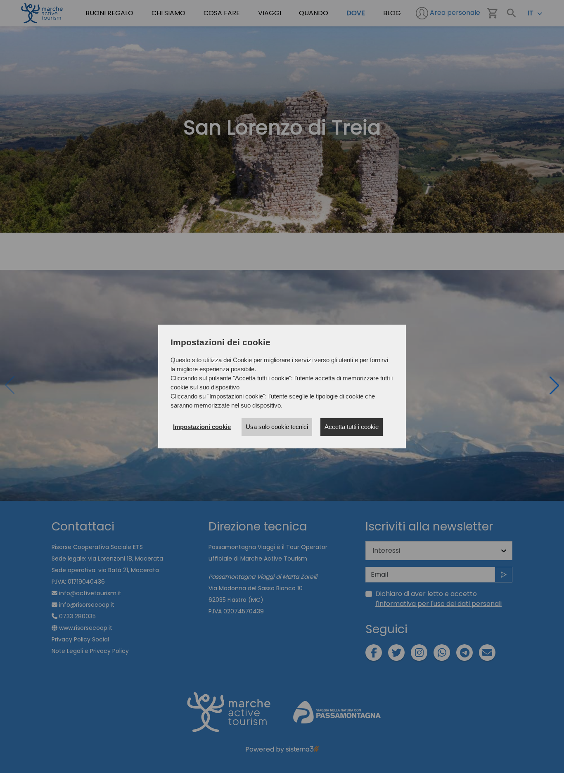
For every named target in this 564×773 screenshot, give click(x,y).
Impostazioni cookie (202, 426)
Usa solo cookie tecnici (277, 426)
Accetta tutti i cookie (352, 426)
